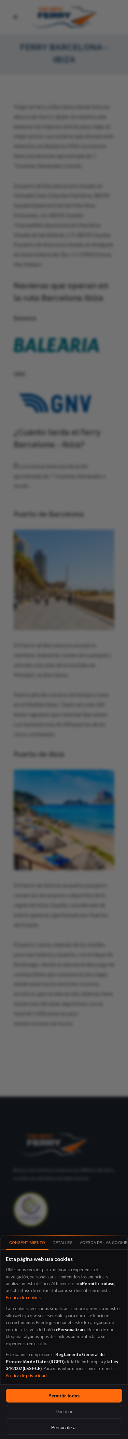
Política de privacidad (26, 1375)
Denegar (64, 1411)
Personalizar (64, 1427)
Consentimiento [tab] (27, 1243)
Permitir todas (64, 1395)
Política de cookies (23, 1297)
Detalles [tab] (62, 1243)
